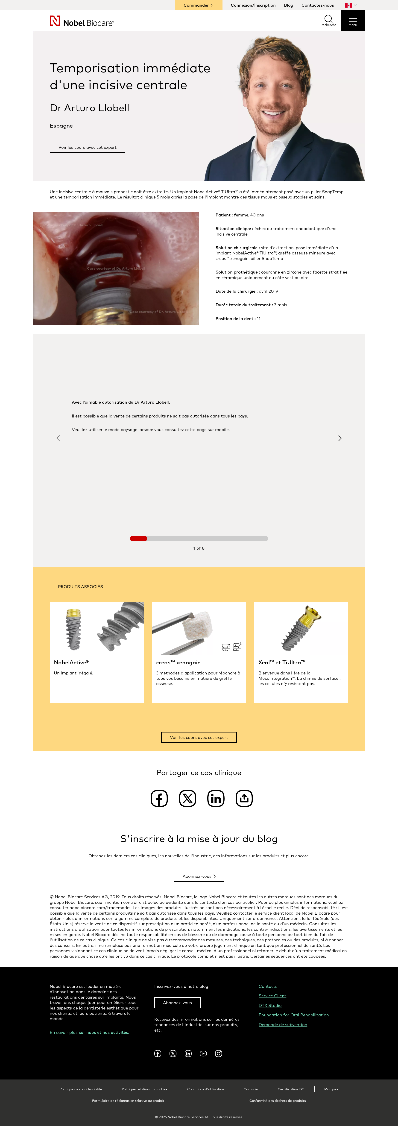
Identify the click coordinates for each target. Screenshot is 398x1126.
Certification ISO (291, 1089)
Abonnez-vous (197, 876)
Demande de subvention (283, 1024)
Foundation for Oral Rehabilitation (294, 1015)
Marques (331, 1089)
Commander (196, 5)
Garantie (251, 1089)
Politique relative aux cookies (144, 1089)
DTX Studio (270, 1005)
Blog (288, 5)
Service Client (272, 995)
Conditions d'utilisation (205, 1089)
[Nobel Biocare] (73, 20)
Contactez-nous (317, 5)
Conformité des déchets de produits (277, 1101)
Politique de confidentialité (81, 1089)
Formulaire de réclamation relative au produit (128, 1101)
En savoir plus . (89, 1032)
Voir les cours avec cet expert (88, 147)
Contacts (268, 986)
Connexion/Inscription (253, 5)
